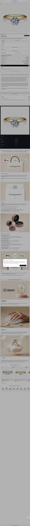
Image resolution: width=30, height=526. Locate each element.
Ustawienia (5, 265)
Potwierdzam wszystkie (23, 265)
